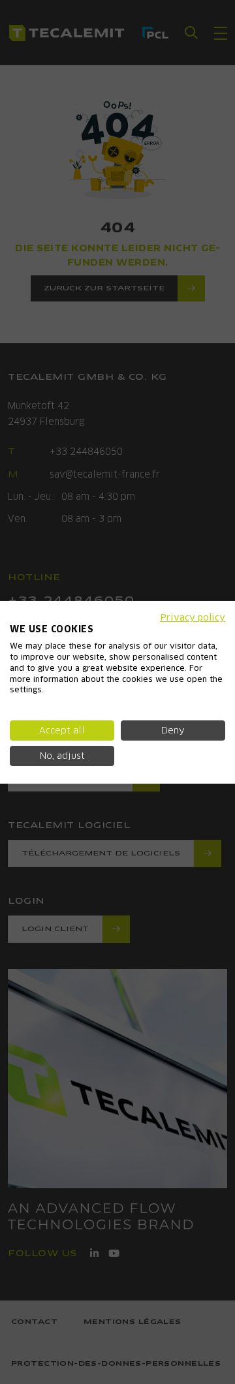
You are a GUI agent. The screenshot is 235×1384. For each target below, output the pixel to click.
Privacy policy (192, 617)
